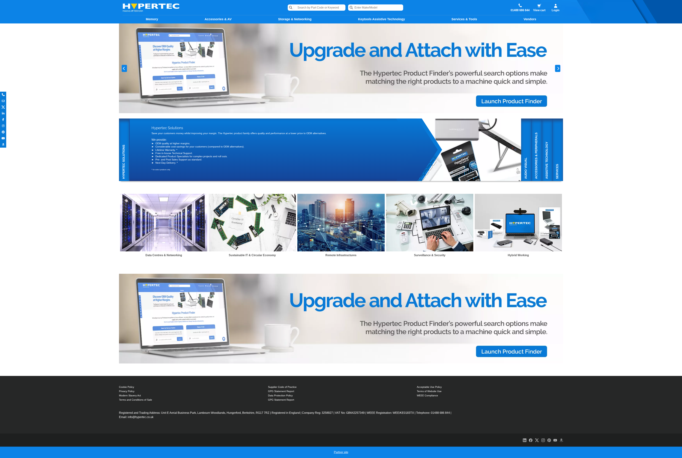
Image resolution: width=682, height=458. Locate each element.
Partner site (341, 452)
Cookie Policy (126, 387)
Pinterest (3, 132)
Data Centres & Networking (163, 255)
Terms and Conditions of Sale (135, 399)
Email (3, 101)
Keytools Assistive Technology (381, 19)
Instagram (3, 126)
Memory (152, 19)
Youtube (3, 138)
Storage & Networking (295, 19)
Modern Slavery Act (130, 395)
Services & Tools (464, 19)
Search (291, 7)
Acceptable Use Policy (429, 387)
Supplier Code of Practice (282, 387)
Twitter (3, 107)
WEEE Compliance (427, 395)
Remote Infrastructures (340, 255)
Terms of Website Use (429, 391)
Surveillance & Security (429, 255)
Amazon (3, 144)
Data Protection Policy (280, 395)
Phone (3, 95)
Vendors (530, 19)
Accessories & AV (218, 19)
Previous (124, 68)
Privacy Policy (126, 391)
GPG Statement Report (281, 391)
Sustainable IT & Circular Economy (252, 255)
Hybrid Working (518, 255)
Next (557, 68)
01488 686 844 (520, 10)
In (3, 113)
